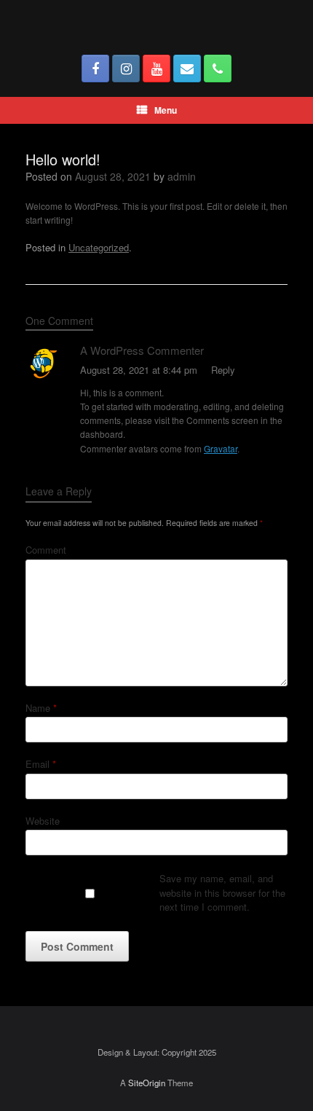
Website (42, 821)
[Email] (187, 68)
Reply (223, 370)
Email (40, 764)
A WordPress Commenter (142, 350)
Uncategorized (98, 247)
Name (41, 708)
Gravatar (220, 448)
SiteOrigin (146, 1082)
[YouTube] (156, 68)
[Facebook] (95, 68)
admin (181, 176)
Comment (45, 550)
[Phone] (217, 68)
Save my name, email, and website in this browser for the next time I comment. (222, 892)
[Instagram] (126, 68)
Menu (165, 110)
